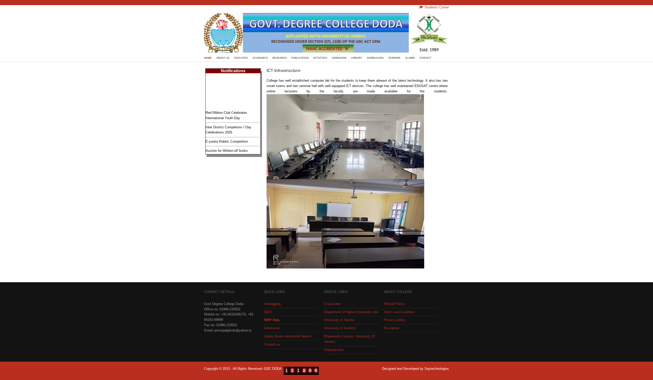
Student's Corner (436, 7)
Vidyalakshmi (334, 350)
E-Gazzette (332, 304)
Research (279, 57)
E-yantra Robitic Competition (227, 138)
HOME (208, 57)
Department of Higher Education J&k (351, 312)
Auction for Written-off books (227, 148)
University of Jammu (339, 320)
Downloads (375, 57)
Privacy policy (394, 320)
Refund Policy (394, 304)
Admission (272, 328)
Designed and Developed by (403, 369)
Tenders (394, 57)
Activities (320, 57)
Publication (299, 57)
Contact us (272, 344)
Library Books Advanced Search (287, 336)
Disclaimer (391, 328)
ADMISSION (339, 57)
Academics (260, 57)
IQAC (268, 312)
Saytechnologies (436, 369)
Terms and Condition (399, 312)
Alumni (410, 57)
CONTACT (425, 57)
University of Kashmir (340, 328)
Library (356, 57)
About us (223, 57)
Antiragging (272, 304)
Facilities (241, 57)
